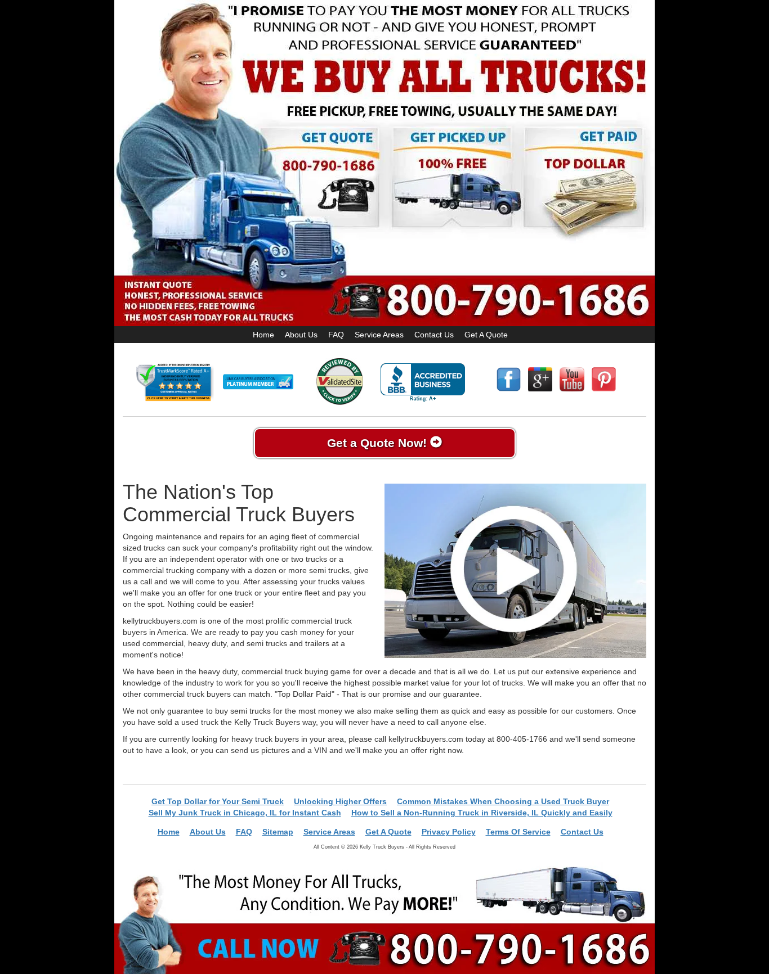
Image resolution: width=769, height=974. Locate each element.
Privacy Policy (449, 831)
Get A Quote (486, 334)
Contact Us (434, 334)
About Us (301, 334)
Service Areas (379, 334)
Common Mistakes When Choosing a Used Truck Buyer (503, 801)
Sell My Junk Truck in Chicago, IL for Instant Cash (245, 812)
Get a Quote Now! (378, 442)
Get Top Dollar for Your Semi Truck (217, 801)
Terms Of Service (518, 831)
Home (263, 334)
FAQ (336, 334)
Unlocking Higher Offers (340, 801)
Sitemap (277, 831)
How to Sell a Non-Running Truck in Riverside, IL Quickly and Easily (481, 812)
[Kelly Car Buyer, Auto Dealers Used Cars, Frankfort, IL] (423, 382)
